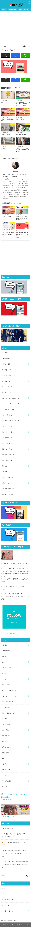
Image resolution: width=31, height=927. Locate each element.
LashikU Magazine (12, 924)
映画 (4, 466)
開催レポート (7, 494)
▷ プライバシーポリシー (10, 911)
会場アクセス (7, 443)
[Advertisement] (15, 28)
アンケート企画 (8, 375)
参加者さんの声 (8, 454)
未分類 (5, 471)
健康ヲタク (7, 449)
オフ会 (6, 381)
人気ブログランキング (7, 816)
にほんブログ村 (6, 799)
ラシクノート (7, 432)
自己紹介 (5, 483)
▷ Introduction (12, 9)
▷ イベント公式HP (23, 9)
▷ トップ (4, 9)
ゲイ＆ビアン (7, 386)
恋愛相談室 (7, 460)
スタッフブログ (8, 392)
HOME (4, 920)
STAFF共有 (7, 353)
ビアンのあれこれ (9, 409)
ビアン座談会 (7, 415)
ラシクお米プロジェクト (10, 421)
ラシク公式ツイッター (8, 633)
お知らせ (6, 364)
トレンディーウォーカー (11, 403)
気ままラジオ (7, 477)
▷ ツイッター (6, 905)
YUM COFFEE (7, 358)
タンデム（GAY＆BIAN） (11, 398)
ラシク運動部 (7, 438)
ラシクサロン (7, 426)
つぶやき (6, 370)
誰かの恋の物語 (8, 489)
